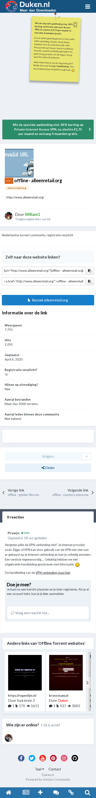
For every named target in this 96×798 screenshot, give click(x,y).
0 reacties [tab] (15, 517)
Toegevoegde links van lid (32, 219)
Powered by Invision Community (48, 779)
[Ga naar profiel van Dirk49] (9, 738)
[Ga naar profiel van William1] (9, 216)
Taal (38, 769)
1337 (26, 532)
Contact (54, 769)
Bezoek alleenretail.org (49, 300)
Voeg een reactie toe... (31, 613)
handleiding (63, 66)
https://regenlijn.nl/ (22, 695)
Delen (50, 468)
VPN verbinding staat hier (53, 573)
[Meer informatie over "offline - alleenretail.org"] (19, 163)
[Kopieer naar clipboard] (89, 271)
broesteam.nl (59, 695)
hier (45, 594)
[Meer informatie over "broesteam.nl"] (66, 673)
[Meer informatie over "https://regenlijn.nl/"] (25, 673)
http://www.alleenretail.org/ (25, 197)
